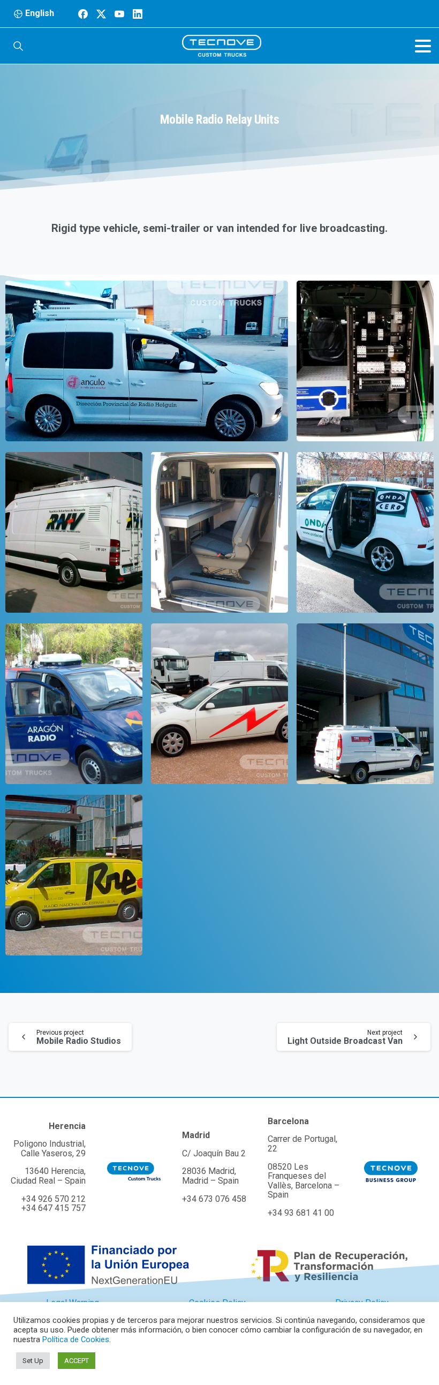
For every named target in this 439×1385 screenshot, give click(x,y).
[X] (101, 13)
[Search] (18, 46)
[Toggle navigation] (423, 46)
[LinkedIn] (137, 13)
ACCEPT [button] (76, 1361)
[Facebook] (83, 13)
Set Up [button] (32, 1361)
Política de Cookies (75, 1339)
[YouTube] (119, 13)
